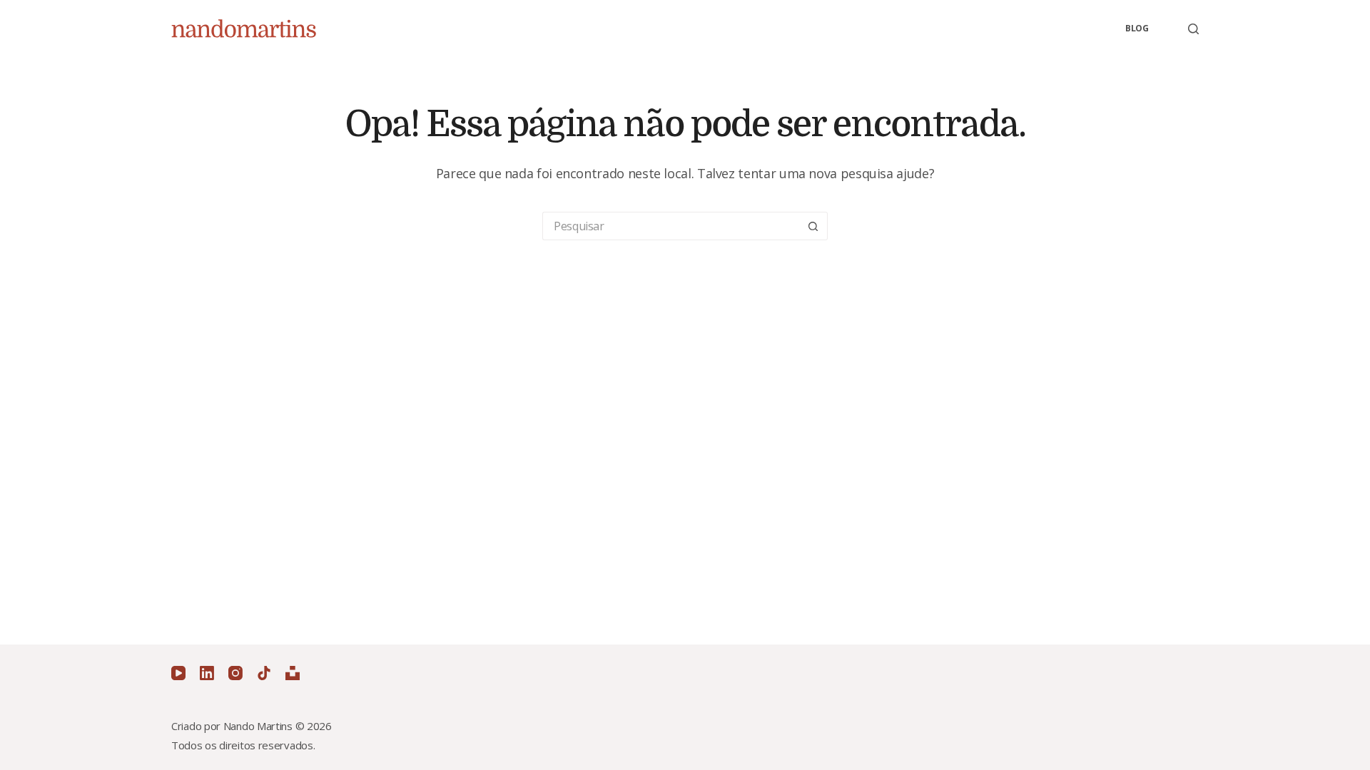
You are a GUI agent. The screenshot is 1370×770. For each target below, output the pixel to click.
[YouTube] (178, 673)
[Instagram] (235, 673)
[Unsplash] (292, 673)
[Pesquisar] (1193, 29)
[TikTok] (264, 673)
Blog (1137, 28)
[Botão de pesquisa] (813, 226)
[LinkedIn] (207, 673)
